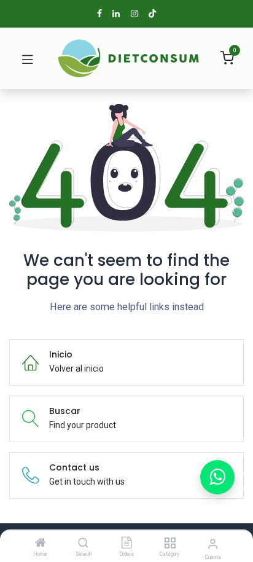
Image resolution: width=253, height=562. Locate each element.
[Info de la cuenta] (213, 544)
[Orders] (126, 543)
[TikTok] (152, 13)
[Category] (170, 543)
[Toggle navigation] (27, 58)
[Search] (83, 543)
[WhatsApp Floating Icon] (217, 477)
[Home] (40, 543)
